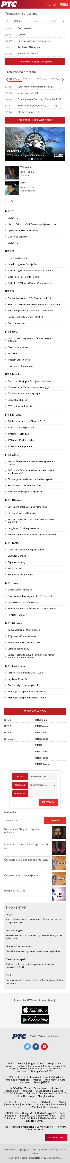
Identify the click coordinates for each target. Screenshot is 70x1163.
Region (32, 1063)
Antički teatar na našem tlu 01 (23, 602)
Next (63, 21)
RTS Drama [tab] (15, 79)
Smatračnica (55, 1068)
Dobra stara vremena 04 (20, 589)
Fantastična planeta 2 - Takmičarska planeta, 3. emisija (32, 463)
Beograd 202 (27, 1115)
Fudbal (22, 1077)
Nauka (19, 1093)
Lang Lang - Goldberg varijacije (23, 528)
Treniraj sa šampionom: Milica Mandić (27, 697)
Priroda (31, 1093)
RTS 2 (9, 251)
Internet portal (35, 1129)
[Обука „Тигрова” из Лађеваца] (35, 144)
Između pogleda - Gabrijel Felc (23, 264)
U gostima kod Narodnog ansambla (26, 549)
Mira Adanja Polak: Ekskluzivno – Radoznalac (31, 310)
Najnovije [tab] (10, 812)
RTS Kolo (12, 543)
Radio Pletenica (46, 1115)
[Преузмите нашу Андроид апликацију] (35, 1019)
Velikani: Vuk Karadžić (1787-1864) (25, 672)
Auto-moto (51, 1079)
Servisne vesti (37, 1068)
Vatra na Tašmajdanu (18, 648)
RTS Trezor (13, 583)
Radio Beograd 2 (46, 1113)
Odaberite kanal (38, 776)
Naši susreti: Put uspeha (20, 366)
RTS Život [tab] (56, 79)
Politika (21, 1063)
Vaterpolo (23, 1079)
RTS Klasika (13, 500)
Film (22, 182)
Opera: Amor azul (16, 323)
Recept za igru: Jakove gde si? (23, 685)
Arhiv (40, 1120)
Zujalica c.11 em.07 (17, 679)
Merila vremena (51, 1066)
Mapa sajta (56, 1137)
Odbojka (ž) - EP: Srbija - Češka (23, 276)
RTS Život (12, 455)
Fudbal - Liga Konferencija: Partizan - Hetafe (30, 270)
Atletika (37, 1079)
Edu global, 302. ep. (18, 400)
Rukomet (10, 1079)
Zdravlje (58, 1090)
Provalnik (12, 353)
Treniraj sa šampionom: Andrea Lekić (26, 691)
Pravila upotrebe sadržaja (44, 1149)
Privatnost (9, 1149)
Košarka (34, 1077)
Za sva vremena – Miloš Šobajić (24, 629)
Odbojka (56, 1077)
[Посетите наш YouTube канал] (44, 1046)
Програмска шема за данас (35, 61)
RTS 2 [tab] (35, 20)
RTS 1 (9, 211)
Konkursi (61, 1126)
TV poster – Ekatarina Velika (22, 636)
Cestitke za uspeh (15, 959)
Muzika (55, 1088)
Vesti (10, 1063)
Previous (6, 21)
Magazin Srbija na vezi (19, 359)
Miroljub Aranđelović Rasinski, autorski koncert (32, 534)
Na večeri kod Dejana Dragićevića (25, 491)
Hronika (8, 1066)
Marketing (28, 1126)
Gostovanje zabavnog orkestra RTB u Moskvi (31, 596)
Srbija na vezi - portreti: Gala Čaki (24, 485)
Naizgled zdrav (46, 1095)
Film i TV (8, 1093)
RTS (6, 1126)
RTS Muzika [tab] (43, 79)
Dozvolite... (14, 150)
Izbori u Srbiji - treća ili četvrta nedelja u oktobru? (33, 224)
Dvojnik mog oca (15, 930)
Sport (12, 1077)
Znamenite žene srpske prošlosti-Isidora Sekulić (32, 608)
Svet (41, 1063)
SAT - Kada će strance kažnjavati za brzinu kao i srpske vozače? (32, 471)
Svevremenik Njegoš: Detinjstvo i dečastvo (29, 381)
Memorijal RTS (41, 1082)
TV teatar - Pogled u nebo (21, 440)
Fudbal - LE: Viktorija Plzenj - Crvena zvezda (30, 283)
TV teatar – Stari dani (18, 433)
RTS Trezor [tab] (29, 79)
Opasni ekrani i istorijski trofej (23, 230)
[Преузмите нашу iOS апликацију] (35, 1010)
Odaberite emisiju (38, 785)
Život (27, 1088)
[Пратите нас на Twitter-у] (27, 1046)
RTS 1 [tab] (17, 20)
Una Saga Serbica (17, 555)
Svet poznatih (43, 1090)
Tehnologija (12, 1090)
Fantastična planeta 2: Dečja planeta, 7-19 (29, 298)
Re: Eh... (10, 975)
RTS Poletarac (15, 666)
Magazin (16, 1088)
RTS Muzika (13, 623)
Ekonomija (34, 1066)
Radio (9, 1113)
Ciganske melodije (17, 562)
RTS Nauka (13, 374)
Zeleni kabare (14, 568)
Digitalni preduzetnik (49, 1093)
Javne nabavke (45, 1126)
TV (5, 1101)
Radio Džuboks (28, 1118)
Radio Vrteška (48, 1118)
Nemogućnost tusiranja (19, 946)
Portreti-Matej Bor (17, 614)
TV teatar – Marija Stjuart (20, 446)
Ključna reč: (20, 794)
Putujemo (27, 1090)
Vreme (23, 1068)
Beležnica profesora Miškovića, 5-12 (26, 421)
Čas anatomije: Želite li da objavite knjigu (28, 387)
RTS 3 (9, 291)
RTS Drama (13, 415)
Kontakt (15, 1126)
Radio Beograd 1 (24, 1113)
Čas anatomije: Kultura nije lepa (24, 393)
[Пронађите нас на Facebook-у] (35, 1046)
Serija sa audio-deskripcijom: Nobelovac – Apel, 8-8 (34, 304)
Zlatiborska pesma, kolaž (20, 574)
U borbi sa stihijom (17, 236)
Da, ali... (10, 914)
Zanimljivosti (40, 1088)
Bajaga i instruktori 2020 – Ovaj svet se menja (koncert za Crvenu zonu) (31, 656)
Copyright (22, 1149)
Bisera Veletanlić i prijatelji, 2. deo (24, 642)
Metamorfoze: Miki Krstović (22, 513)
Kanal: (20, 776)
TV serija (25, 167)
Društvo (20, 1066)
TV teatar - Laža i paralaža (21, 427)
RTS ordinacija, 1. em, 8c (20, 406)
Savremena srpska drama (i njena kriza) (27, 506)
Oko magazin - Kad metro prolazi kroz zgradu (30, 479)
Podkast (21, 1071)
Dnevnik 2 (13, 217)
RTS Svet (12, 332)
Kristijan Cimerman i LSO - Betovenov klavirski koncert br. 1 (31, 521)
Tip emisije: (20, 785)
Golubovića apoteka (18, 347)
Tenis (45, 1077)
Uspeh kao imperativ (18, 258)
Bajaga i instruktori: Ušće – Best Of (25, 317)
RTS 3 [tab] (52, 20)
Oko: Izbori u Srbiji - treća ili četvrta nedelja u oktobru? (30, 340)
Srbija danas (54, 1063)
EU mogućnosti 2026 (41, 1071)
